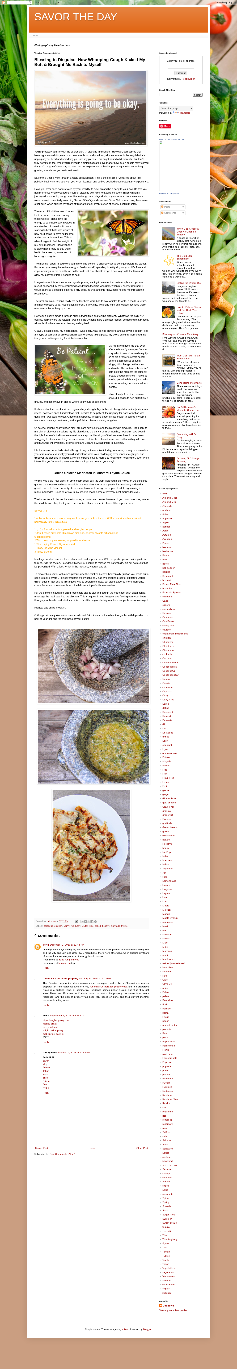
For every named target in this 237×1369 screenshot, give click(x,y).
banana (166, 547)
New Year (167, 967)
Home (35, 35)
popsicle (166, 1066)
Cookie (166, 683)
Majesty (166, 909)
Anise (165, 514)
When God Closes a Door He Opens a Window (188, 231)
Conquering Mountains (189, 382)
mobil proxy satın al (53, 1033)
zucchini (166, 1292)
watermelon (168, 1284)
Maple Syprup (170, 917)
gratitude (167, 823)
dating (165, 707)
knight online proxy (53, 1030)
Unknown (168, 1305)
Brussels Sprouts (171, 592)
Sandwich (167, 1148)
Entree (166, 757)
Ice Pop (166, 852)
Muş (45, 1064)
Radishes (167, 1091)
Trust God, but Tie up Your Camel (188, 357)
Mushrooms (168, 959)
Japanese (167, 868)
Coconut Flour (170, 662)
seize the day (169, 1165)
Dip (164, 728)
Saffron (166, 1132)
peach (165, 1020)
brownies (167, 588)
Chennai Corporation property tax (63, 978)
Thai (164, 1235)
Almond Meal (169, 497)
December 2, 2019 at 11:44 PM (67, 944)
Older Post (142, 1148)
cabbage (167, 596)
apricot (166, 526)
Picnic (165, 1049)
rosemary (167, 1123)
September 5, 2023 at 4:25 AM (67, 1015)
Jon (164, 872)
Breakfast (167, 576)
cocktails (167, 654)
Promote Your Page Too (169, 194)
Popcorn (167, 1062)
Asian (165, 530)
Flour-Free (168, 777)
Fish (164, 773)
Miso (165, 942)
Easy (77, 926)
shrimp (166, 1173)
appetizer (167, 518)
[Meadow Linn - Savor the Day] (169, 190)
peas (165, 1037)
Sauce (165, 1152)
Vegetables (168, 1268)
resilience (167, 1111)
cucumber (167, 687)
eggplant (167, 745)
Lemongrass (169, 880)
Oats (165, 979)
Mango (166, 913)
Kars (45, 1074)
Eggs (165, 749)
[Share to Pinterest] (95, 921)
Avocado (167, 539)
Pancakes (167, 1000)
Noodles (166, 971)
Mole (165, 946)
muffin (165, 955)
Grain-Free (168, 806)
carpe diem (168, 609)
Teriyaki (166, 1231)
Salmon (166, 1140)
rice (164, 1115)
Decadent (167, 712)
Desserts (167, 720)
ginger (165, 794)
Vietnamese (168, 1276)
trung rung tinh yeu (68, 959)
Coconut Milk (169, 666)
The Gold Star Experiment (184, 257)
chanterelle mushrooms (175, 633)
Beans (165, 555)
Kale (164, 876)
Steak (165, 1210)
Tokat (46, 1071)
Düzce (46, 1081)
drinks (165, 736)
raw (164, 1107)
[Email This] (82, 921)
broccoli (166, 580)
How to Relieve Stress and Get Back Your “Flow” (189, 310)
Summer (167, 1218)
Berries (166, 571)
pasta (165, 1012)
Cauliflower (168, 621)
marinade (115, 926)
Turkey (166, 1255)
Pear (165, 1033)
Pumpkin (167, 1086)
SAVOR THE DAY (75, 17)
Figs (164, 769)
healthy (105, 926)
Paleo (165, 992)
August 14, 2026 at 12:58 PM (74, 1052)
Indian (165, 856)
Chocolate (167, 642)
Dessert (166, 716)
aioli (164, 493)
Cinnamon (168, 650)
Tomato (166, 1251)
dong (46, 944)
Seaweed (167, 1161)
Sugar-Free (168, 1214)
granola (166, 810)
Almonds (167, 506)
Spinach (166, 1198)
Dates (165, 703)
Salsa (165, 1144)
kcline (125, 1329)
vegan (165, 1264)
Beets (165, 563)
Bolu (45, 1084)
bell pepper (168, 567)
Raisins (166, 1103)
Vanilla (166, 1260)
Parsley (166, 1008)
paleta (165, 996)
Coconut (167, 658)
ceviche (166, 629)
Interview (167, 860)
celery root (168, 625)
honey (165, 848)
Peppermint (168, 1041)
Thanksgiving (169, 1239)
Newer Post (41, 1148)
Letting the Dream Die (189, 282)
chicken (58, 926)
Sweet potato (169, 1222)
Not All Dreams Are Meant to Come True (188, 408)
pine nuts (167, 1054)
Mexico (166, 938)
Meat (165, 926)
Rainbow (167, 1095)
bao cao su (64, 963)
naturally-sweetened (173, 963)
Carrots (166, 613)
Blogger (147, 1329)
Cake (165, 600)
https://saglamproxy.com (56, 1020)
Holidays (167, 843)
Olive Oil (167, 983)
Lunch (165, 901)
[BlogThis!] (85, 921)
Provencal (167, 1078)
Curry (165, 695)
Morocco (167, 951)
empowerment (170, 753)
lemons (166, 885)
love (164, 897)
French (166, 782)
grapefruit (167, 814)
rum (164, 1128)
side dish (167, 1177)
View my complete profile (173, 1310)
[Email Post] (76, 921)
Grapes (166, 819)
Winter (166, 1288)
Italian (165, 864)
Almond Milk (169, 501)
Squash (166, 1206)
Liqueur (166, 893)
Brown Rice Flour (171, 584)
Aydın (46, 1087)
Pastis (165, 1016)
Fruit (164, 786)
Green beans (169, 827)
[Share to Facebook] (92, 921)
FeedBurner (188, 78)
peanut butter (169, 1025)
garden (166, 790)
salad (165, 1136)
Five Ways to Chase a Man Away (180, 334)
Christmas (167, 646)
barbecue (48, 926)
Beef (164, 559)
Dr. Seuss (167, 732)
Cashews (167, 617)
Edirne (46, 1067)
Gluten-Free (88, 926)
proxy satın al (50, 1027)
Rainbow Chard (170, 1099)
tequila (166, 1226)
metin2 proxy (50, 1023)
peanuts (166, 1029)
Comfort (166, 679)
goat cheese (169, 802)
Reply (46, 967)
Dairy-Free (69, 926)
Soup (165, 1189)
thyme (124, 926)
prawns (166, 1074)
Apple (165, 522)
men (164, 930)
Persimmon (168, 1045)
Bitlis (45, 1077)
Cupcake (167, 691)
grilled (98, 926)
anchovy (167, 510)
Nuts (164, 975)
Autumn (166, 534)
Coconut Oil (168, 670)
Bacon (165, 543)
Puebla (166, 1082)
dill (163, 724)
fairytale (166, 761)
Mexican (167, 934)
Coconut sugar (170, 674)
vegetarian (168, 1272)
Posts (166, 206)
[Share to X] (89, 921)
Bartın (46, 1060)
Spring (166, 1202)
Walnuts (166, 1280)
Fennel (166, 765)
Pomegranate (169, 1058)
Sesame (166, 1169)
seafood (166, 1157)
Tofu (164, 1247)
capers (166, 604)
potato (165, 1070)
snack (165, 1185)
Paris (165, 1004)
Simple (166, 1181)
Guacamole (168, 835)
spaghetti (167, 1194)
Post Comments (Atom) (62, 1154)
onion (165, 988)
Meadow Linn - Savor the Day (171, 139)
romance (167, 1119)
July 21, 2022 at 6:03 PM (97, 978)
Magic (165, 905)
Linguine (167, 889)
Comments (169, 212)
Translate (185, 112)
